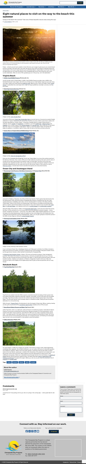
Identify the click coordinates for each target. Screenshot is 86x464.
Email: (61, 401)
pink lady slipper (11, 206)
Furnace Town (37, 170)
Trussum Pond (14, 303)
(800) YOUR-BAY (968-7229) (36, 454)
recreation (33, 362)
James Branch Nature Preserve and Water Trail (15, 307)
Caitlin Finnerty (8, 21)
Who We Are (61, 7)
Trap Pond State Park (9, 267)
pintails (13, 123)
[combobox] (68, 2)
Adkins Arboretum (8, 319)
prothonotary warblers (45, 206)
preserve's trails (26, 83)
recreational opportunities (25, 304)
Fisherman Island (7, 165)
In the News (51, 7)
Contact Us (65, 462)
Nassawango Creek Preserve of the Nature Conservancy (18, 170)
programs (5, 359)
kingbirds (5, 125)
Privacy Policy (80, 462)
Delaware (21, 362)
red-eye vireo (35, 125)
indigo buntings (46, 123)
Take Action (41, 7)
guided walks (13, 359)
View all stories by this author (11, 377)
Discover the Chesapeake (16, 7)
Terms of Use (73, 462)
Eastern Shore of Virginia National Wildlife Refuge (16, 130)
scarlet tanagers (26, 125)
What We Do (71, 7)
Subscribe (54, 431)
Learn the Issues (31, 7)
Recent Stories (6, 10)
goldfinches (38, 123)
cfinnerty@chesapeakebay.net (11, 371)
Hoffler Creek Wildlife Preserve (12, 78)
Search (80, 2)
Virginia (9, 362)
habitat (27, 362)
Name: (61, 396)
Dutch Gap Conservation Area (11, 88)
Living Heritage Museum (28, 216)
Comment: (62, 406)
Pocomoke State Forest (31, 208)
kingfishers (20, 123)
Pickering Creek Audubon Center (12, 218)
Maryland (15, 362)
